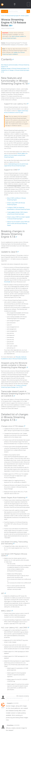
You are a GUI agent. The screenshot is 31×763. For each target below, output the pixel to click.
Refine (3, 11)
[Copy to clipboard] (13, 59)
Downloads (7, 281)
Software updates (24, 15)
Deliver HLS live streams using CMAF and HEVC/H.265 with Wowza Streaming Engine (18, 223)
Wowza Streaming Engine (12, 15)
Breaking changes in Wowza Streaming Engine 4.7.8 (15, 68)
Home (2, 15)
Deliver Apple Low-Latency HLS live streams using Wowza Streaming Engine (16, 155)
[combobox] (17, 11)
